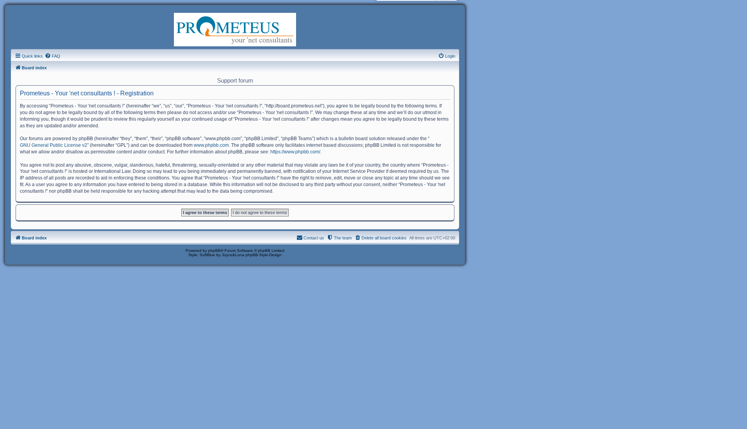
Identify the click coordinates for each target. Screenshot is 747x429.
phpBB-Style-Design (263, 255)
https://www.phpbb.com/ (295, 152)
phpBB (214, 250)
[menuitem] (52, 56)
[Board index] (235, 29)
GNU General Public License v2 (53, 145)
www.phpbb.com (211, 145)
